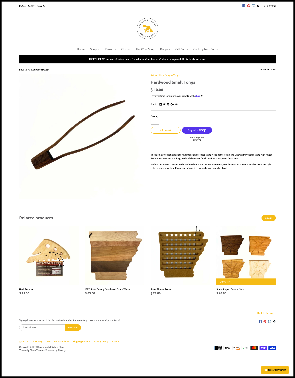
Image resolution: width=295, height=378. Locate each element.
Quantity (155, 116)
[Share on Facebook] (160, 104)
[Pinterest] (248, 6)
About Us (23, 341)
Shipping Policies (81, 341)
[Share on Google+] (172, 104)
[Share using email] (176, 104)
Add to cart (165, 130)
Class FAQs (37, 341)
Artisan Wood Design (161, 75)
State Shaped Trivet (161, 289)
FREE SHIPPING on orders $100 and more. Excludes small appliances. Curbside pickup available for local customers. (147, 59)
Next (273, 69)
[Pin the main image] (168, 104)
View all (268, 218)
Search (115, 341)
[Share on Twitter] (164, 104)
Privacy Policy (101, 341)
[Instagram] (253, 6)
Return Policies (61, 341)
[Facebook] (243, 6)
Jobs (48, 341)
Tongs (176, 75)
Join (30, 6)
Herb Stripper (26, 289)
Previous (264, 69)
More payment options (197, 138)
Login (22, 6)
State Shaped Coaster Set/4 (230, 289)
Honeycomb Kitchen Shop (50, 347)
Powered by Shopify (55, 350)
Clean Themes (37, 350)
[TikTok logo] (258, 6)
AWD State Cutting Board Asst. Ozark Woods (107, 289)
